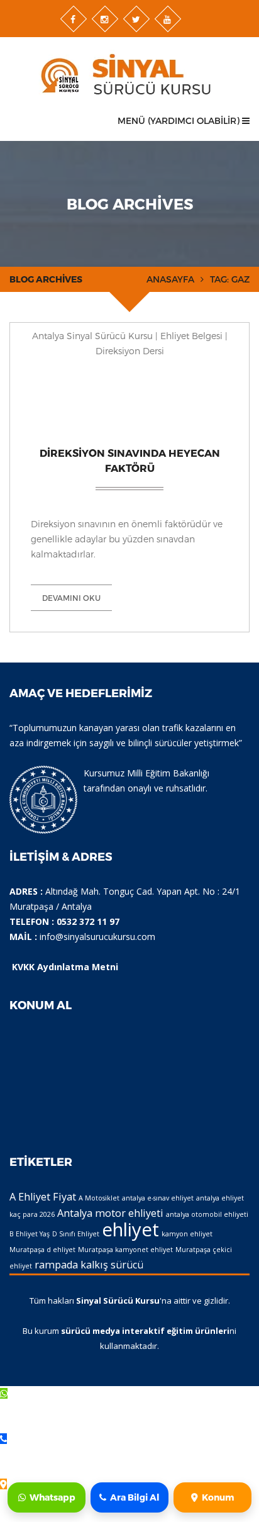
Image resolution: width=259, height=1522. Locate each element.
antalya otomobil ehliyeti (207, 1214)
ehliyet (130, 1229)
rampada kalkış (71, 1265)
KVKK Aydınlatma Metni (65, 967)
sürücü (127, 1265)
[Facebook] (73, 19)
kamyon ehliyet (187, 1233)
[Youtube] (168, 19)
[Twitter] (136, 19)
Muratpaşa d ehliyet (42, 1249)
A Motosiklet (99, 1198)
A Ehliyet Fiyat (42, 1197)
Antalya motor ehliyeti (110, 1213)
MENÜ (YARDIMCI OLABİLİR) (180, 120)
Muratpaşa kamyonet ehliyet (125, 1249)
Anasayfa (170, 279)
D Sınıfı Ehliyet (75, 1233)
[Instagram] (105, 19)
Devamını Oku (71, 597)
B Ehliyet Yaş (29, 1233)
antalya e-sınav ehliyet (158, 1198)
